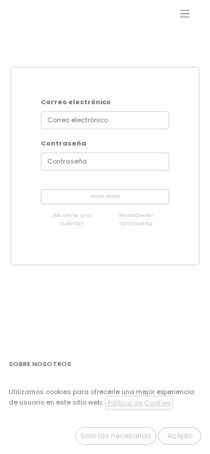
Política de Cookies (139, 402)
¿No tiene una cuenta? (72, 219)
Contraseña (63, 143)
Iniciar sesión (105, 196)
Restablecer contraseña (136, 219)
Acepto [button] (179, 436)
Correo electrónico (76, 102)
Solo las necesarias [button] (115, 436)
